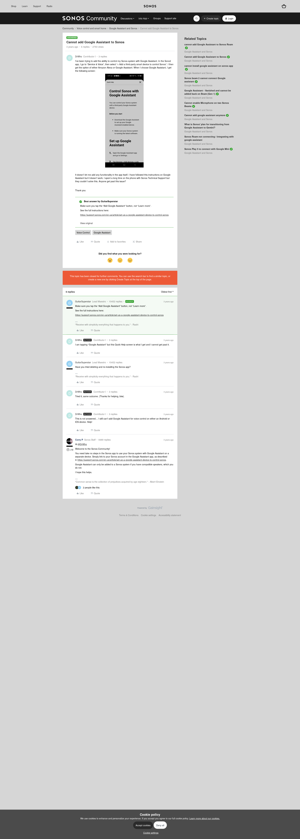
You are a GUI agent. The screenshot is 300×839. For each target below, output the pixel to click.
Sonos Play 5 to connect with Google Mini (206, 148)
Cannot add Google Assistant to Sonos (205, 56)
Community (68, 28)
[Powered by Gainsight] (150, 508)
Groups (157, 18)
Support (37, 6)
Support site (170, 18)
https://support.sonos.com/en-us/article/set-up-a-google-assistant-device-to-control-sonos (124, 214)
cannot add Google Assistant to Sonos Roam (208, 44)
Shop (13, 6)
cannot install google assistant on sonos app (208, 65)
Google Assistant (102, 232)
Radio (49, 6)
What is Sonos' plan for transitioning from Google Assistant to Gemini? (206, 126)
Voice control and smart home (91, 28)
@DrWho (82, 444)
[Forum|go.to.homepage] (89, 18)
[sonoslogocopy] (150, 6)
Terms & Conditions (128, 515)
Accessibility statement (170, 515)
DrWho (78, 56)
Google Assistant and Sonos (123, 28)
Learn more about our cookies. (204, 818)
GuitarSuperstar (83, 301)
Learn (25, 6)
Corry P (79, 439)
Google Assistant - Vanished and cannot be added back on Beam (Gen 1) (207, 92)
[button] (211, 18)
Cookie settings (148, 515)
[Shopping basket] (284, 6)
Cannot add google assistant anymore (204, 115)
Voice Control (83, 232)
